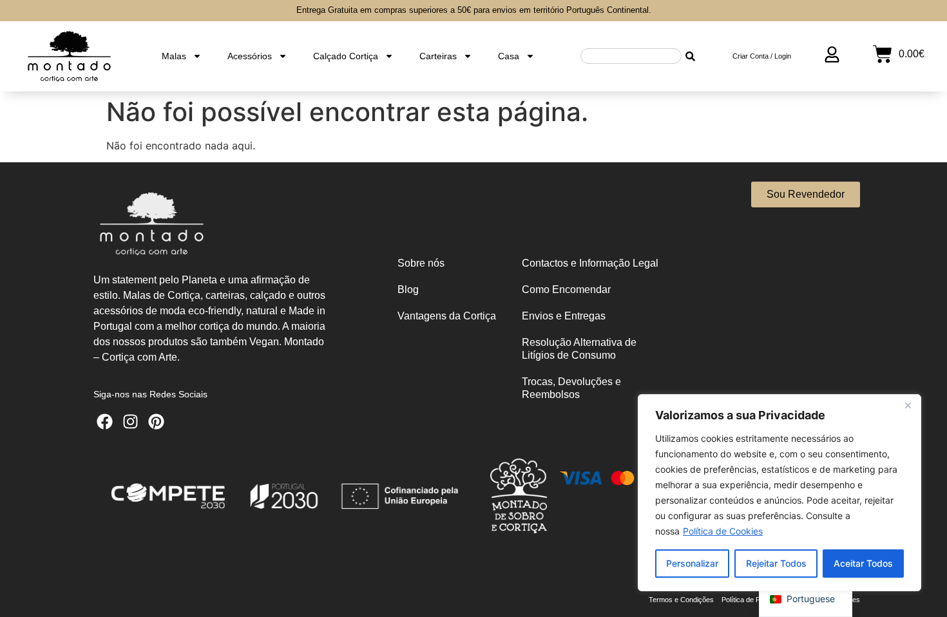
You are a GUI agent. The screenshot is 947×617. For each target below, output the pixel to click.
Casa (508, 56)
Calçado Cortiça (345, 56)
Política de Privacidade (757, 599)
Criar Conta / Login (761, 56)
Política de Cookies (723, 531)
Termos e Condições (681, 599)
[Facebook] (104, 421)
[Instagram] (130, 421)
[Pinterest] (156, 421)
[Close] (907, 405)
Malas (174, 56)
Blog (408, 289)
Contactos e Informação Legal (590, 263)
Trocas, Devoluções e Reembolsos (571, 388)
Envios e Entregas (564, 315)
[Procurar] (691, 56)
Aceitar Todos (863, 563)
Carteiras (438, 56)
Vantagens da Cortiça (446, 315)
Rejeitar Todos (776, 563)
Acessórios (249, 56)
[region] (779, 492)
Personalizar (692, 563)
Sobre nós (421, 263)
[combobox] (631, 56)
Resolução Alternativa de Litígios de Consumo (579, 349)
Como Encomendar (566, 289)
